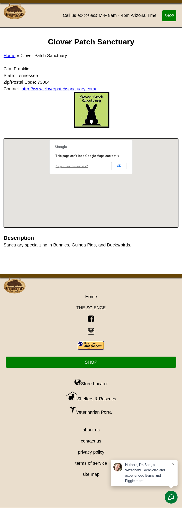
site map (91, 474)
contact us (91, 441)
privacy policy (91, 452)
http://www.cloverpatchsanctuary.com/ (59, 88)
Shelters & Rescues (96, 398)
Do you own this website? (72, 166)
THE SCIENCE (91, 307)
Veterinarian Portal (94, 412)
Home (9, 55)
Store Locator (94, 383)
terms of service (91, 463)
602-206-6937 (87, 16)
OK (119, 166)
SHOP (169, 16)
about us (91, 429)
